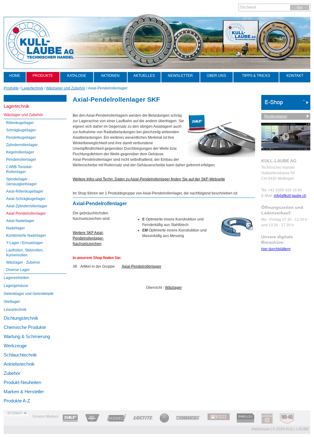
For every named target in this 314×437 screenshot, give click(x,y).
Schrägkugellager (21, 130)
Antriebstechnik (19, 364)
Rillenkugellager (20, 123)
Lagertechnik (16, 106)
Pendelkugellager (21, 137)
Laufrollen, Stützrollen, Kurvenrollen (25, 252)
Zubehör (12, 373)
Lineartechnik (15, 309)
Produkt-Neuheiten (22, 382)
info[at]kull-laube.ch (290, 196)
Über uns (216, 75)
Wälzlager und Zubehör (23, 115)
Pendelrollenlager (21, 159)
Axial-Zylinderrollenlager (26, 206)
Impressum (260, 429)
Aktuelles (144, 75)
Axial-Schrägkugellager (25, 199)
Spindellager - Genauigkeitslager (21, 181)
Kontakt (294, 75)
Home (14, 75)
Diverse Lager (18, 270)
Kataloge (76, 75)
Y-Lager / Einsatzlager (24, 243)
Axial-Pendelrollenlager (26, 213)
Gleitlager (12, 301)
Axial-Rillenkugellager (24, 191)
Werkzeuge (15, 345)
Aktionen (110, 75)
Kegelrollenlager (20, 152)
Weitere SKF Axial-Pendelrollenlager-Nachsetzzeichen (88, 238)
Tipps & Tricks (256, 75)
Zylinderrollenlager (22, 145)
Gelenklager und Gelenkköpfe (29, 294)
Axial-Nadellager (20, 221)
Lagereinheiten (16, 278)
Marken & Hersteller (24, 391)
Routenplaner (275, 116)
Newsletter (180, 75)
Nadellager (15, 228)
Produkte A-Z (17, 400)
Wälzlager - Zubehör (23, 262)
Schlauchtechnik (20, 354)
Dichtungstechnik (21, 318)
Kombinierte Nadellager (26, 235)
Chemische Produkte (25, 327)
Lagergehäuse (16, 286)
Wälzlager (173, 287)
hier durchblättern (276, 249)
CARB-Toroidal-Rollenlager (19, 169)
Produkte (43, 75)
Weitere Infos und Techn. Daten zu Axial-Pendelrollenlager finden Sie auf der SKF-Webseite (149, 179)
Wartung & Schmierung (27, 336)
